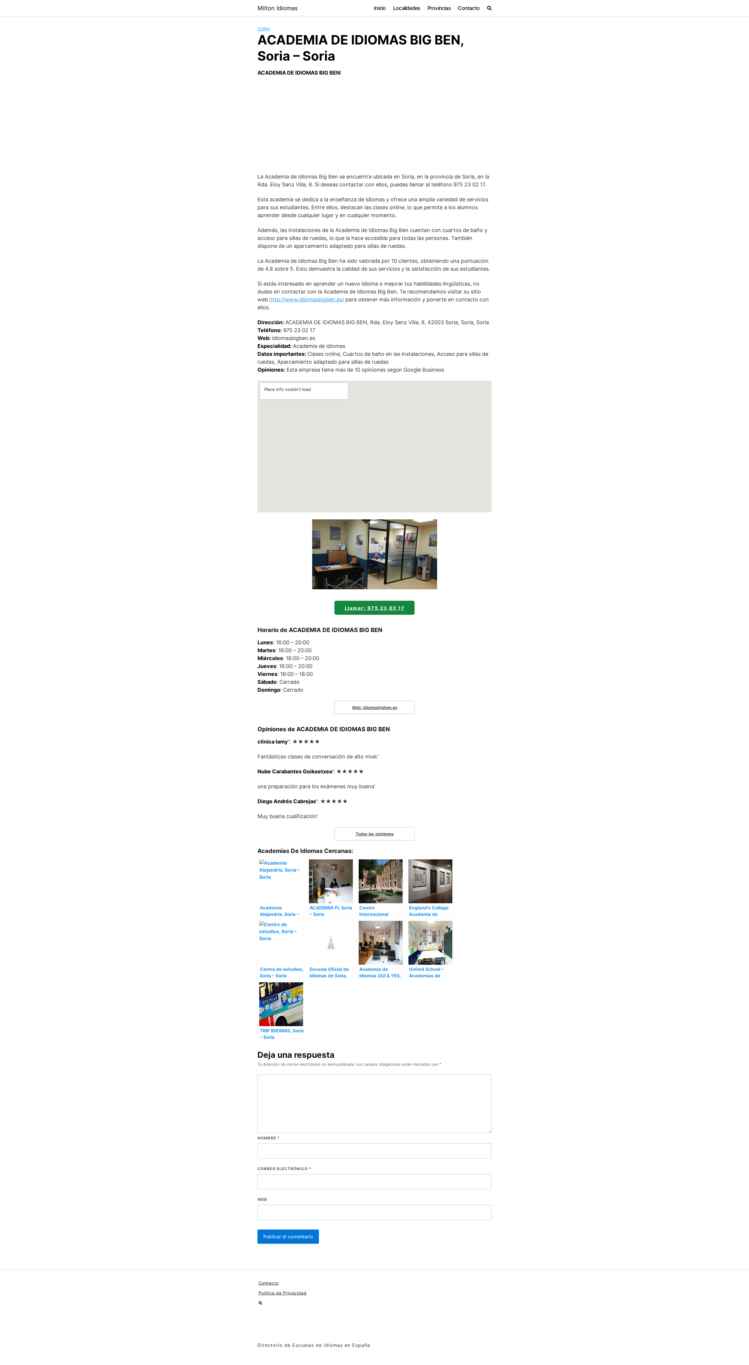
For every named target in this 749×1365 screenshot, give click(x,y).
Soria (263, 28)
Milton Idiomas (277, 8)
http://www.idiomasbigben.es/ (306, 299)
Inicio (380, 8)
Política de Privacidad (283, 1292)
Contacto (469, 8)
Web (262, 1199)
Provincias (439, 8)
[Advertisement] (374, 125)
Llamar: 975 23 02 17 (375, 608)
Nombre (268, 1138)
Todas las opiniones (374, 833)
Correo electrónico (284, 1168)
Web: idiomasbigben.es (374, 707)
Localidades (406, 8)
